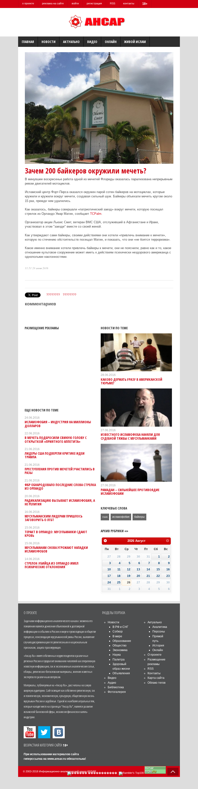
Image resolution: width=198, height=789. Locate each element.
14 (148, 569)
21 (148, 576)
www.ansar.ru (56, 758)
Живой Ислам (135, 41)
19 (128, 576)
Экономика (120, 650)
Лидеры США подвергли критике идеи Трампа (55, 455)
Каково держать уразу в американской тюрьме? (131, 381)
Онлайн (111, 41)
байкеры (139, 516)
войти (75, 3)
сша (104, 516)
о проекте (28, 3)
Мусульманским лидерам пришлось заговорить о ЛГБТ (53, 518)
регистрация (94, 3)
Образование (122, 641)
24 (109, 582)
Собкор (118, 631)
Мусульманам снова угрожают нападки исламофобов (56, 549)
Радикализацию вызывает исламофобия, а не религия (60, 502)
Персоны (158, 631)
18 (118, 576)
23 (168, 576)
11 (118, 569)
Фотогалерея (117, 692)
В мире (117, 636)
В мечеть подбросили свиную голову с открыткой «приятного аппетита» (56, 439)
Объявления (121, 673)
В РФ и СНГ (120, 627)
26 (128, 582)
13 (138, 569)
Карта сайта (156, 678)
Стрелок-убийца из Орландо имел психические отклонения (51, 565)
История (158, 645)
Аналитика (159, 627)
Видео (92, 41)
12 (128, 569)
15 (158, 569)
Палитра (119, 659)
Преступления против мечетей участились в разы (60, 471)
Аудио (112, 682)
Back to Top (172, 771)
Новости (49, 41)
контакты (128, 3)
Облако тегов (156, 682)
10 (109, 569)
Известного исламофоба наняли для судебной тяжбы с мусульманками (130, 436)
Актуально (71, 41)
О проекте (155, 654)
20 (138, 576)
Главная (28, 41)
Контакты (154, 673)
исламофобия (120, 516)
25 (118, 582)
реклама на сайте (53, 3)
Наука (117, 654)
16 (168, 569)
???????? (53, 294)
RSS (112, 3)
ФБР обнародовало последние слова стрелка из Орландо (60, 486)
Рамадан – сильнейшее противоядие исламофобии (130, 492)
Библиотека (116, 687)
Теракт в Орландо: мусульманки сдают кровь (56, 534)
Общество (120, 645)
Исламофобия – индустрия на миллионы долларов (58, 424)
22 (158, 576)
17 (109, 576)
